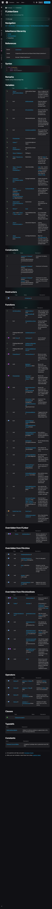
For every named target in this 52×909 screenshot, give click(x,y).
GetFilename (28, 338)
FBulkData (27, 422)
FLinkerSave (23, 256)
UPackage (29, 256)
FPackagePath (16, 193)
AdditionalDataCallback (18, 92)
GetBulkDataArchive (30, 332)
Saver (26, 208)
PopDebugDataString (26, 554)
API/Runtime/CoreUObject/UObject (40, 25)
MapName (27, 364)
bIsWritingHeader (29, 101)
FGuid (22, 584)
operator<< (24, 681)
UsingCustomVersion (25, 582)
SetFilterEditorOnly (30, 622)
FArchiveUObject (12, 36)
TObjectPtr (18, 167)
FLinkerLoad (41, 605)
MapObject (27, 375)
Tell (27, 659)
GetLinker (28, 603)
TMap (14, 157)
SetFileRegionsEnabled (30, 447)
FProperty (31, 502)
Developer (9, 7)
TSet (26, 502)
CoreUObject (18, 49)
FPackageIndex (16, 138)
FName (44, 157)
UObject (14, 142)
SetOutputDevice (29, 464)
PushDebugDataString (26, 558)
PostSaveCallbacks (29, 188)
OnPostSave (28, 399)
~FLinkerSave (28, 298)
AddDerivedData (29, 311)
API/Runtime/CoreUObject (23, 25)
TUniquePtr (15, 178)
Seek (22, 565)
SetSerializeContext (30, 630)
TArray (14, 91)
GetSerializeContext (30, 613)
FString (17, 338)
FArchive (15, 208)
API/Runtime (12, 25)
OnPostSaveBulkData (30, 412)
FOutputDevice (16, 354)
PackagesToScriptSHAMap (13, 744)
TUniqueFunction (16, 190)
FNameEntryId (19, 157)
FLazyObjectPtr (25, 696)
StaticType (27, 511)
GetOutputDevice (29, 354)
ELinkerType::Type (17, 511)
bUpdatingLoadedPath (30, 130)
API (6, 25)
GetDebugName (26, 534)
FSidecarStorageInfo (17, 224)
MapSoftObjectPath (30, 387)
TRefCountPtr (16, 201)
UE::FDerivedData (17, 311)
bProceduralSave (29, 109)
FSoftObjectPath (16, 237)
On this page (9, 19)
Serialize (23, 575)
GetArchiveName (30, 598)
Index (39, 167)
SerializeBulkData (29, 420)
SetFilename (28, 440)
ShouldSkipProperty (30, 649)
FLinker (9, 34)
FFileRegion (19, 153)
